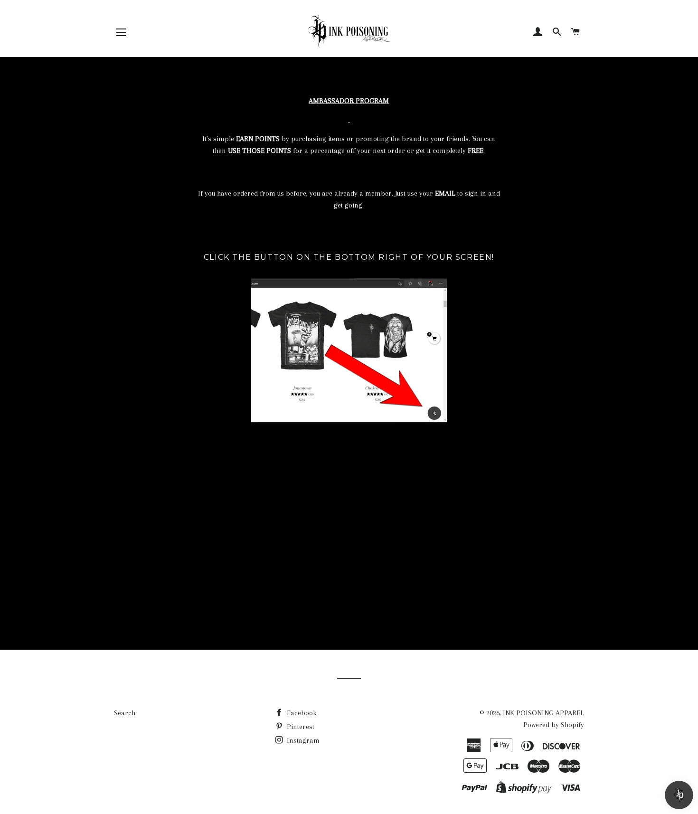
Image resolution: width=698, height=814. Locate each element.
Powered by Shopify (553, 724)
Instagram (302, 740)
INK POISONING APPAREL (543, 713)
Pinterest (299, 726)
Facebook (301, 713)
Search (124, 713)
